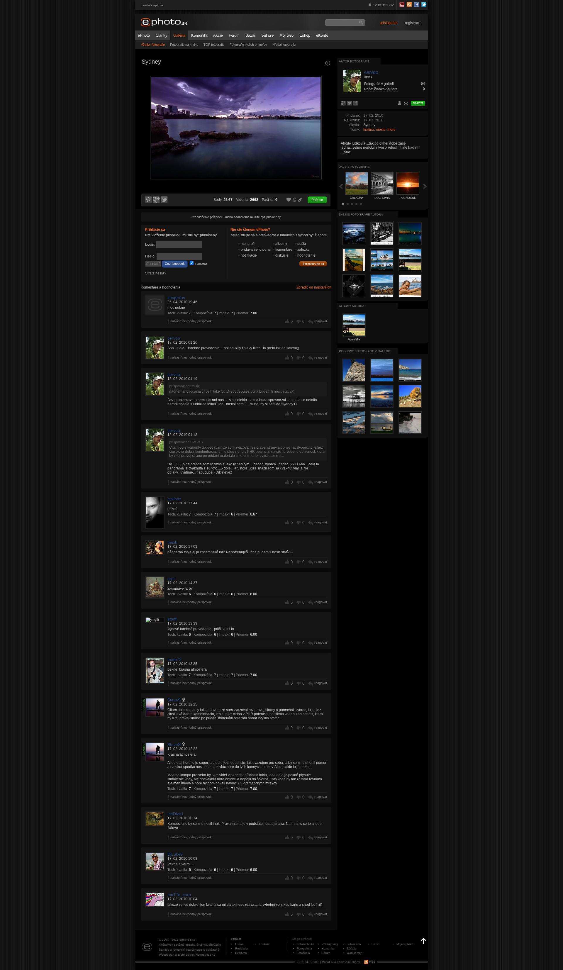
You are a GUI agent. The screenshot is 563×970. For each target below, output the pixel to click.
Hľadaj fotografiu (284, 44)
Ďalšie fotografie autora (361, 214)
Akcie (218, 35)
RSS (371, 961)
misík (172, 542)
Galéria (179, 35)
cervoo (173, 338)
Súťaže (267, 35)
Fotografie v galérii (379, 84)
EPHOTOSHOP (383, 5)
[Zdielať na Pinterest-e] (148, 200)
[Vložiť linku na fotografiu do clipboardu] (300, 200)
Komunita (199, 35)
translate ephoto (152, 5)
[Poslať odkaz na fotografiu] (294, 201)
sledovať (418, 102)
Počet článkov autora (381, 89)
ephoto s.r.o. (187, 939)
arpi (170, 578)
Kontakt (264, 944)
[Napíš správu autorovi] (406, 104)
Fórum (234, 35)
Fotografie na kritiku (184, 44)
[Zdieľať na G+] (156, 200)
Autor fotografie (354, 61)
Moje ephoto (404, 944)
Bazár (250, 35)
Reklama (241, 952)
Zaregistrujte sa (313, 264)
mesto (381, 130)
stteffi (172, 619)
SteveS (174, 700)
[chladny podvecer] (148, 119)
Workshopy (354, 952)
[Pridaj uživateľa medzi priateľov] (400, 104)
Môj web (286, 35)
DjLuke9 (175, 854)
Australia (354, 339)
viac (347, 152)
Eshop (304, 35)
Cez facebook (175, 263)
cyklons (174, 498)
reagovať (320, 321)
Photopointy (330, 944)
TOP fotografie (214, 44)
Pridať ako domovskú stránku (342, 961)
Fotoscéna (354, 944)
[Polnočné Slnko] (324, 119)
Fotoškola (303, 952)
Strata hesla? (155, 273)
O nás (239, 944)
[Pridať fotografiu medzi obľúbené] (289, 200)
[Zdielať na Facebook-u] (356, 103)
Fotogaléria (304, 948)
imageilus (176, 297)
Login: (150, 244)
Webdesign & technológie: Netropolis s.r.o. (187, 954)
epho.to (236, 938)
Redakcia (241, 948)
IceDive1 (175, 813)
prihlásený (273, 217)
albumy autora (351, 306)
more (391, 130)
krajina (368, 130)
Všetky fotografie (153, 44)
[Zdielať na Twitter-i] (164, 200)
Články (161, 35)
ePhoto (144, 35)
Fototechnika (305, 944)
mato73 (174, 659)
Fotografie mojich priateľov (248, 44)
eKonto (322, 35)
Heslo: (150, 256)
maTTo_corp (179, 894)
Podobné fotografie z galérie (365, 351)
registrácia (413, 23)
